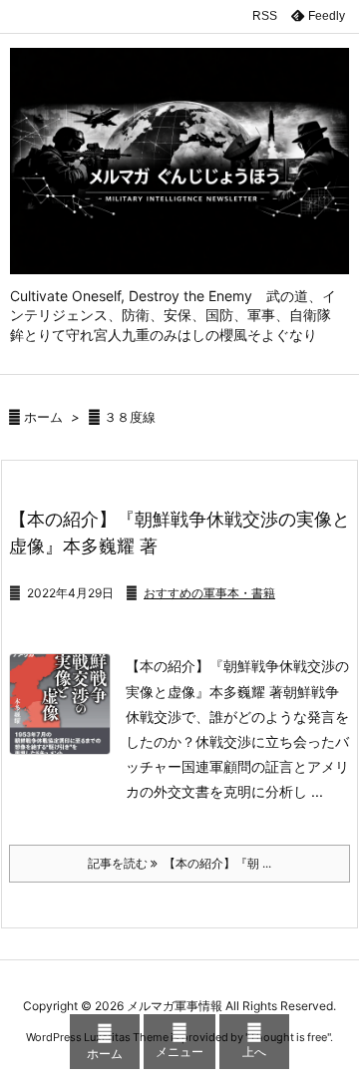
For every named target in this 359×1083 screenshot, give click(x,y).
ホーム (43, 417)
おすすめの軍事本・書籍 (209, 592)
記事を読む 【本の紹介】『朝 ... (179, 863)
